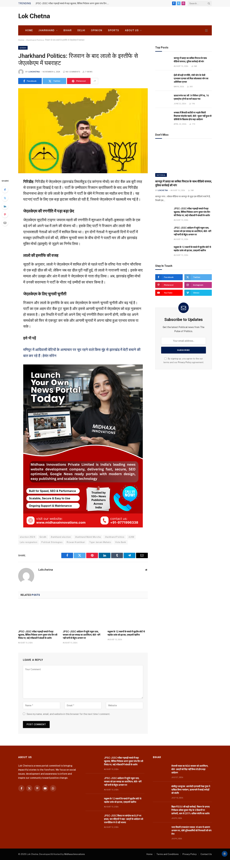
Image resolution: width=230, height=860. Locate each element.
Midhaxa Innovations (74, 854)
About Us (132, 30)
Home (29, 30)
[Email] (5, 223)
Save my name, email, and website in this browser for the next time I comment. (68, 714)
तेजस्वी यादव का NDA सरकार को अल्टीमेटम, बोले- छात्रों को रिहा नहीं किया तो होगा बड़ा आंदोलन (189, 769)
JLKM (131, 537)
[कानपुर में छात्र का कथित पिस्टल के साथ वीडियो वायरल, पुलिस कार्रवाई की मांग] (163, 62)
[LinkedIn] (5, 206)
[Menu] (206, 30)
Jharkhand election (61, 537)
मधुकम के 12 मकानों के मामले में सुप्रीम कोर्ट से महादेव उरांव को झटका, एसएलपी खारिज (126, 633)
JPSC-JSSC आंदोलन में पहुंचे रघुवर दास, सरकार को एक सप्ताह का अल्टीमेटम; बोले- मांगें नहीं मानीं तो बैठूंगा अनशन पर (81, 634)
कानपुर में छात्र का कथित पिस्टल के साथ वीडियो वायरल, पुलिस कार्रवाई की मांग (190, 60)
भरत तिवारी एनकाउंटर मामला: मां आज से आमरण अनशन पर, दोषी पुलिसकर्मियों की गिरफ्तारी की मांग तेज (191, 830)
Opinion (96, 30)
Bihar (67, 30)
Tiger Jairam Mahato (100, 542)
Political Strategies (51, 542)
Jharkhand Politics (114, 537)
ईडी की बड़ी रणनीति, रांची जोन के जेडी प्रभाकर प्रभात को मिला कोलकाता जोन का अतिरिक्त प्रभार (191, 78)
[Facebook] (5, 189)
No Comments (73, 72)
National (161, 175)
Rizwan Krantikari (76, 542)
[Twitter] (5, 198)
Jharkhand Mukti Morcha (88, 537)
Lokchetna (34, 72)
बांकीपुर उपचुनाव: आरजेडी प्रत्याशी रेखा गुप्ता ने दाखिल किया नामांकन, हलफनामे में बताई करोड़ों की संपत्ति (190, 789)
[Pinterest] (5, 214)
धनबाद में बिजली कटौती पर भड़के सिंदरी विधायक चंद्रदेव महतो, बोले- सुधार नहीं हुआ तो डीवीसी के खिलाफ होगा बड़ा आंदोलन (192, 116)
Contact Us (206, 854)
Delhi (81, 30)
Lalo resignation (28, 542)
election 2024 (27, 537)
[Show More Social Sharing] (94, 81)
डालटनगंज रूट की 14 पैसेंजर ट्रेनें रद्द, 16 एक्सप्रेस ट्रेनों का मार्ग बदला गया (191, 97)
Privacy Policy (185, 362)
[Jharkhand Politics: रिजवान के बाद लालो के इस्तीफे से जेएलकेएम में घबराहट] (83, 130)
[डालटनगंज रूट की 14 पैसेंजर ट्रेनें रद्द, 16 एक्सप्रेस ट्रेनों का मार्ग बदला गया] (163, 99)
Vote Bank (120, 542)
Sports (113, 30)
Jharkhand (47, 30)
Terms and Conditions (167, 854)
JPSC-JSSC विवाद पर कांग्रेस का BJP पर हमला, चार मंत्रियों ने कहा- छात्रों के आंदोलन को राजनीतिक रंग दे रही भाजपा (123, 819)
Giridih (23, 48)
